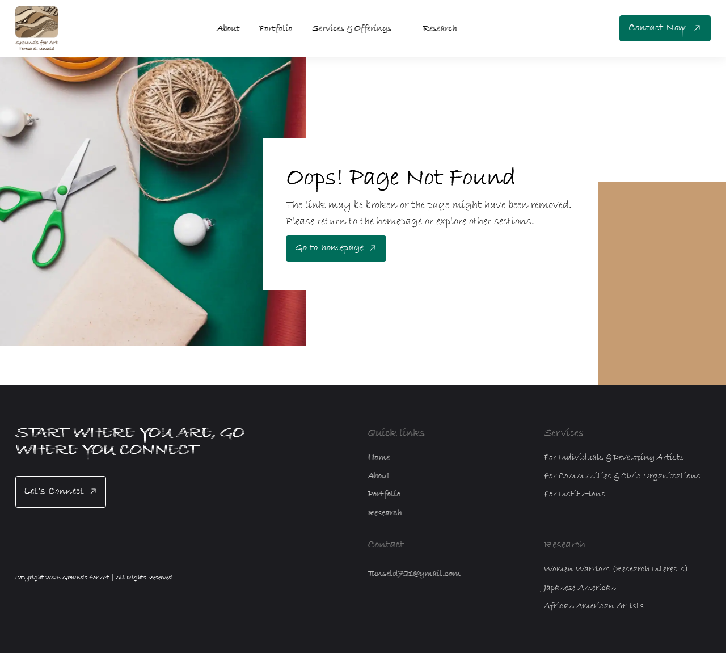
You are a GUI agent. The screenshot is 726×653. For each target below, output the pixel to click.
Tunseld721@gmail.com (414, 573)
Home (379, 457)
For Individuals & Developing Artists (614, 457)
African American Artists (594, 606)
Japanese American (580, 587)
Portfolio (275, 28)
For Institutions (574, 494)
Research (440, 28)
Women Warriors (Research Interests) (616, 569)
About (228, 28)
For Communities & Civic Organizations (622, 476)
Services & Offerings (351, 28)
